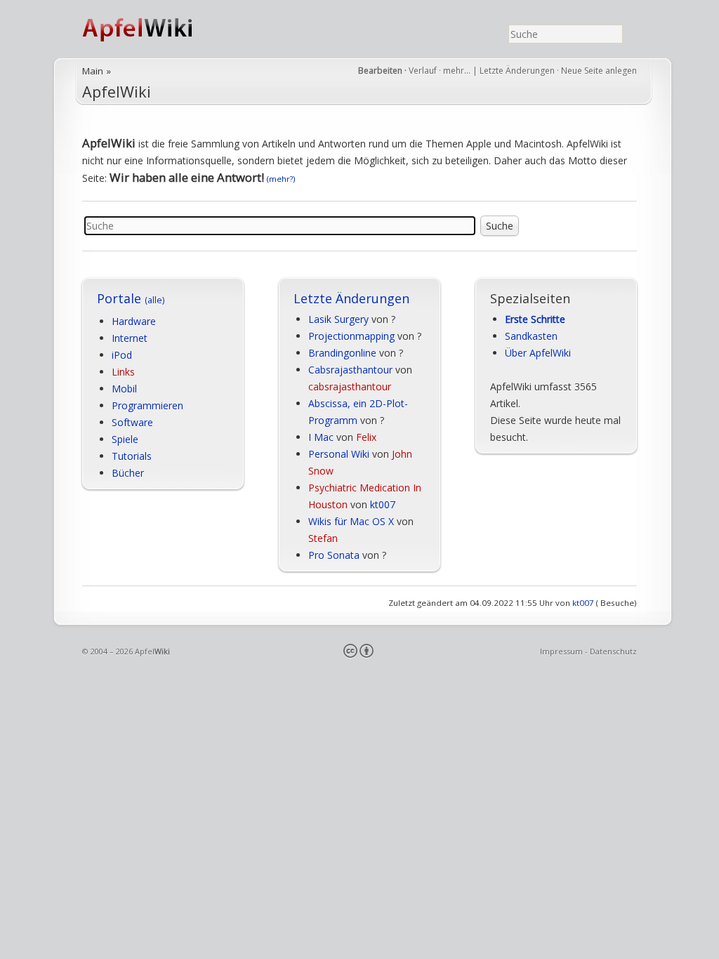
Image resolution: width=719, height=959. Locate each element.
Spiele (125, 439)
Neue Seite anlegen (599, 71)
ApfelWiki (152, 29)
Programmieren (147, 405)
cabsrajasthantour (349, 386)
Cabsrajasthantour (350, 369)
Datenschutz (613, 651)
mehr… (458, 71)
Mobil (124, 388)
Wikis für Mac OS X (351, 521)
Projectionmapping (351, 336)
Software (132, 422)
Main (92, 71)
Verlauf (423, 71)
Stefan (323, 538)
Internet (129, 338)
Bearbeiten (380, 71)
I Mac (321, 437)
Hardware (134, 321)
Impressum (561, 651)
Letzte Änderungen (517, 71)
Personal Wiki (338, 454)
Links (123, 371)
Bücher (128, 472)
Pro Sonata (334, 555)
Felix (366, 437)
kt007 (382, 504)
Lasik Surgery (338, 319)
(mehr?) (281, 178)
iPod (122, 355)
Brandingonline (342, 352)
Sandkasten (531, 336)
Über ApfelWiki (538, 352)
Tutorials (132, 456)
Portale (130, 298)
